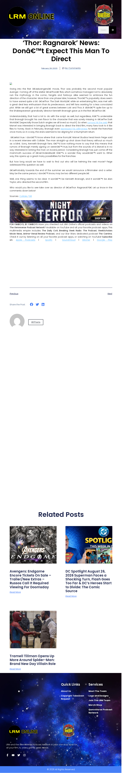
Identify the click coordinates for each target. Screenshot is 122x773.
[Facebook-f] (7, 755)
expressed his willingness (74, 128)
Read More (15, 592)
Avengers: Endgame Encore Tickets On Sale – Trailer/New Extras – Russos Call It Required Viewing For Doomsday (30, 579)
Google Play (104, 239)
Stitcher (86, 239)
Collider (23, 196)
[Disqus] (61, 384)
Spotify (48, 239)
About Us (66, 691)
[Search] (112, 30)
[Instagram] (24, 755)
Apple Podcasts (25, 239)
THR (30, 196)
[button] (49, 28)
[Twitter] (18, 755)
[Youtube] (13, 755)
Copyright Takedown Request (72, 697)
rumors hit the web (97, 122)
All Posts (35, 322)
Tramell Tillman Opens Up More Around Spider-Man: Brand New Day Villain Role (33, 660)
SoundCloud (68, 239)
